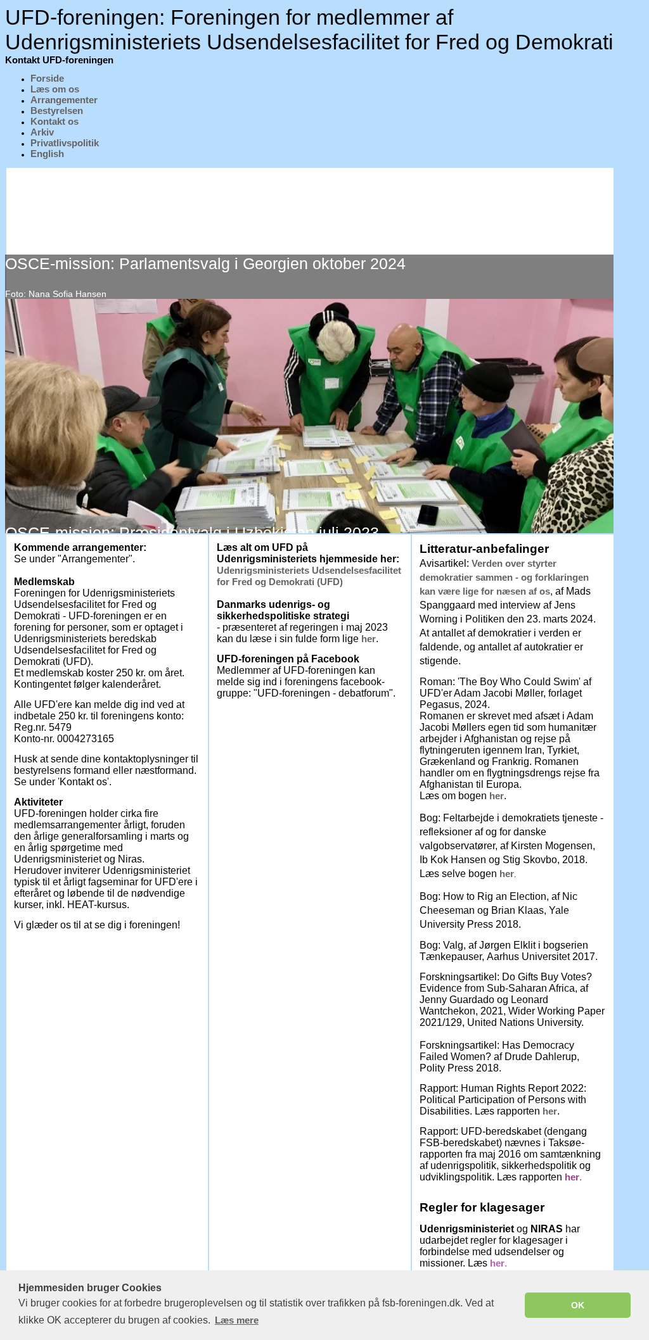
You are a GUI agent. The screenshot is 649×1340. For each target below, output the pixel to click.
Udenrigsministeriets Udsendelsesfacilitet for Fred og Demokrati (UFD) (309, 576)
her (368, 638)
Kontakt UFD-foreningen (59, 59)
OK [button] (577, 1305)
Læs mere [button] (237, 1320)
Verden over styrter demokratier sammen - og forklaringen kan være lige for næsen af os (504, 577)
